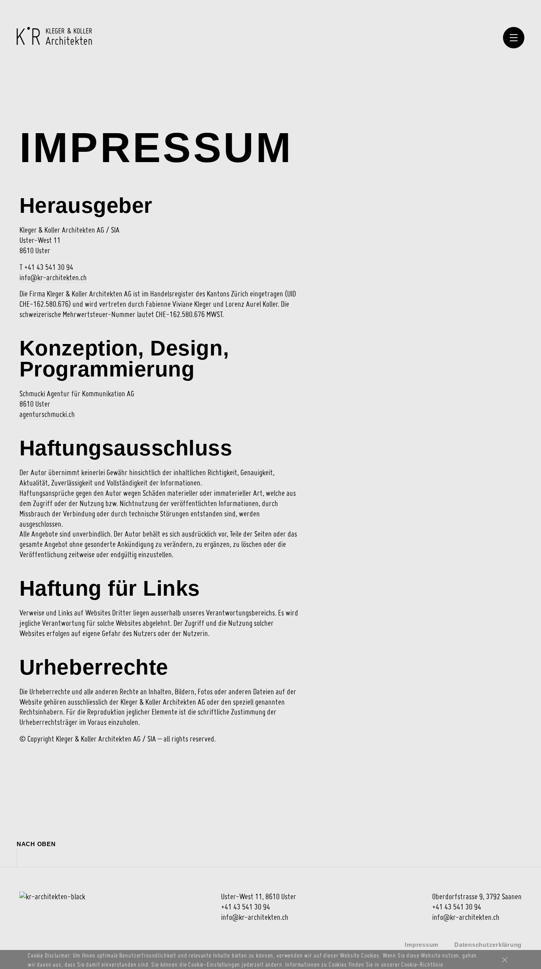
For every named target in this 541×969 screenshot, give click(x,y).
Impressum (421, 944)
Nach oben (36, 844)
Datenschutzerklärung (488, 944)
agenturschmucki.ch (47, 414)
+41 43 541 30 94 (245, 907)
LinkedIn (23, 944)
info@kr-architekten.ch (53, 277)
